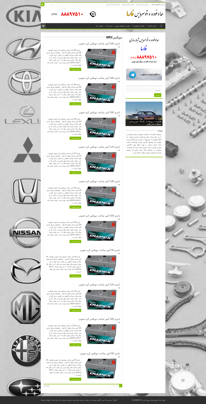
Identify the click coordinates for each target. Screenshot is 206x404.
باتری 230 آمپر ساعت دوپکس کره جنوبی (99, 43)
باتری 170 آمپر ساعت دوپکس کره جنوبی (99, 146)
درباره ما (110, 26)
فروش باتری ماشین (142, 4)
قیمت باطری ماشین (128, 4)
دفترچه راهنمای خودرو (122, 26)
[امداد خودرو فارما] (72, 14)
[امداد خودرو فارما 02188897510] (144, 13)
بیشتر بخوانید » (75, 69)
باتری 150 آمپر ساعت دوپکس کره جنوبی (99, 215)
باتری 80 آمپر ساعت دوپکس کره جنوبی (100, 353)
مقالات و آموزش (139, 26)
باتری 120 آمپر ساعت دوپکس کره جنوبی (99, 284)
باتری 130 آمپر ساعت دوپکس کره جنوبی (99, 181)
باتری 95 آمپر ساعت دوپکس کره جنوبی (100, 250)
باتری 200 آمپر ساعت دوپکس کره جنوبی (99, 112)
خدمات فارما (152, 26)
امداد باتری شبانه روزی (112, 4)
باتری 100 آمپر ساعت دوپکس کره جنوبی (99, 319)
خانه (161, 25)
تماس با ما (99, 26)
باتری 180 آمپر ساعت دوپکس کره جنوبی (99, 78)
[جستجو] (42, 4)
